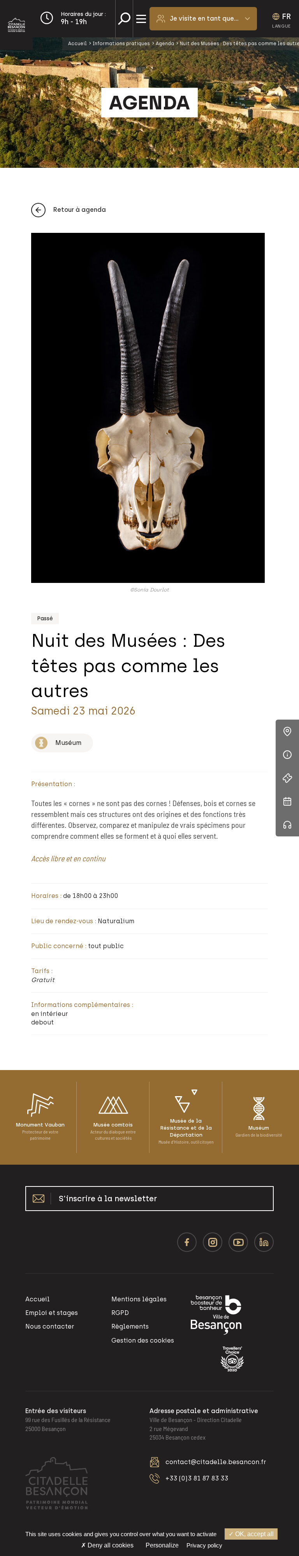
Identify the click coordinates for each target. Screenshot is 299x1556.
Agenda (165, 43)
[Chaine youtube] (238, 1242)
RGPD (120, 1313)
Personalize (162, 1545)
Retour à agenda (79, 209)
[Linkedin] (264, 1242)
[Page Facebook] (187, 1242)
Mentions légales (139, 1299)
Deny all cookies (110, 1545)
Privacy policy (204, 1545)
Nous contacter (49, 1326)
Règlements (130, 1326)
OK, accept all (254, 1534)
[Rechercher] (124, 18)
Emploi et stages (51, 1313)
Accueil (77, 43)
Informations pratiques (121, 43)
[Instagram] (212, 1242)
